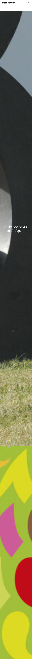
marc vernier (8, 2)
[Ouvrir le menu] (29, 3)
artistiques (16, 230)
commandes (16, 227)
